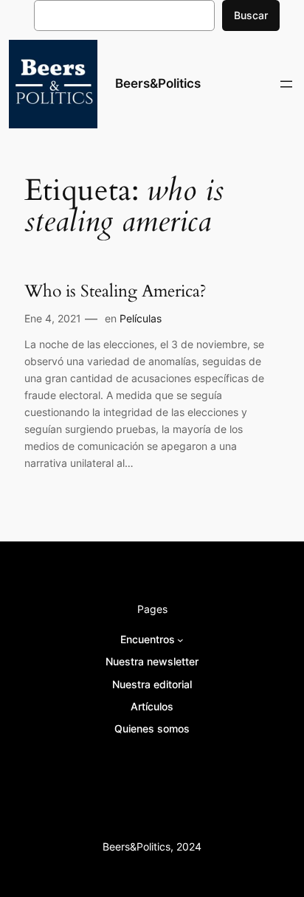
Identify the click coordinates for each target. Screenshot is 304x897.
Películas (141, 318)
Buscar (251, 15)
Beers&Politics (158, 83)
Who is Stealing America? (115, 291)
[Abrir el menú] (286, 84)
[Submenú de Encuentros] (180, 640)
